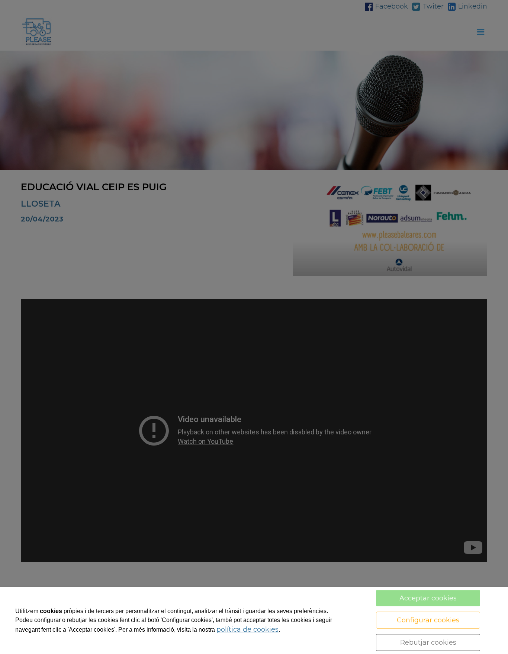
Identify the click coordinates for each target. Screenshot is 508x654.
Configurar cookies (428, 620)
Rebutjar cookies (428, 642)
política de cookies (247, 629)
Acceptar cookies (428, 598)
